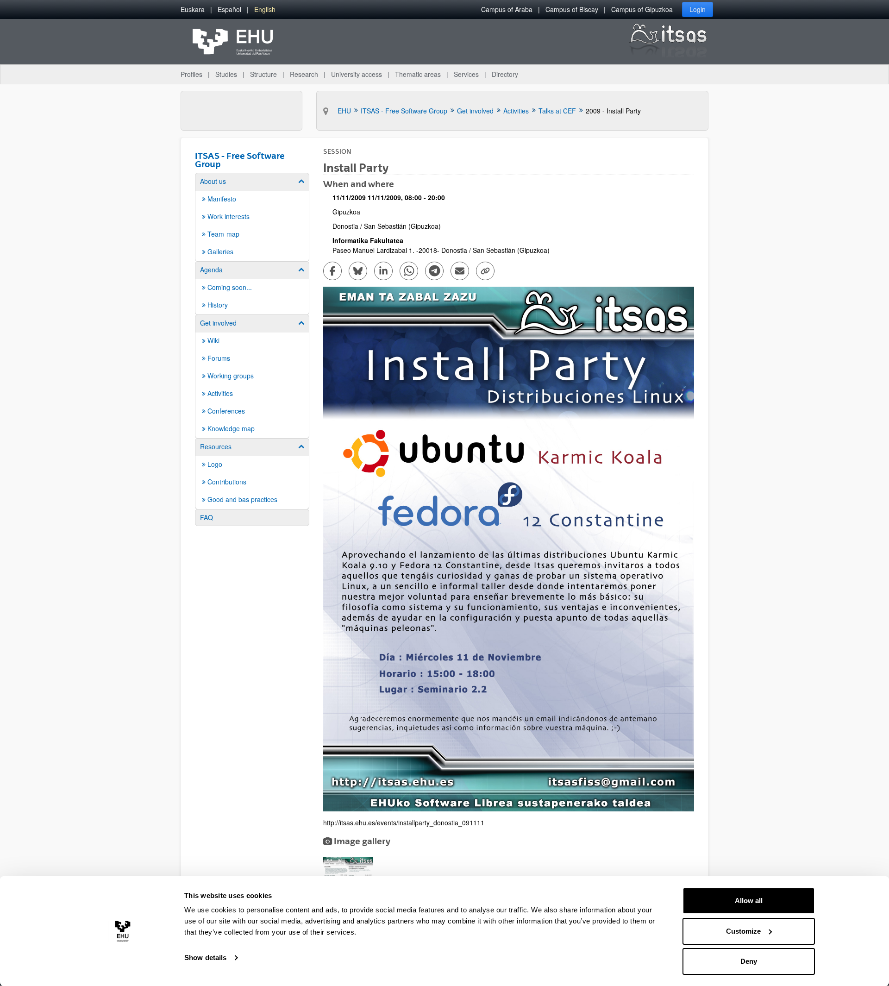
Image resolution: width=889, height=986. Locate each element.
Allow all (749, 900)
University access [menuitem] (356, 74)
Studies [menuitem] (226, 74)
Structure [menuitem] (263, 74)
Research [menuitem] (304, 74)
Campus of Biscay (571, 9)
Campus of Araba (506, 9)
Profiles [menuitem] (191, 74)
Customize (743, 931)
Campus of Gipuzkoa (642, 9)
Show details (205, 957)
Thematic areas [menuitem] (418, 74)
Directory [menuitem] (505, 74)
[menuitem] (192, 9)
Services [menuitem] (466, 74)
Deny (748, 961)
